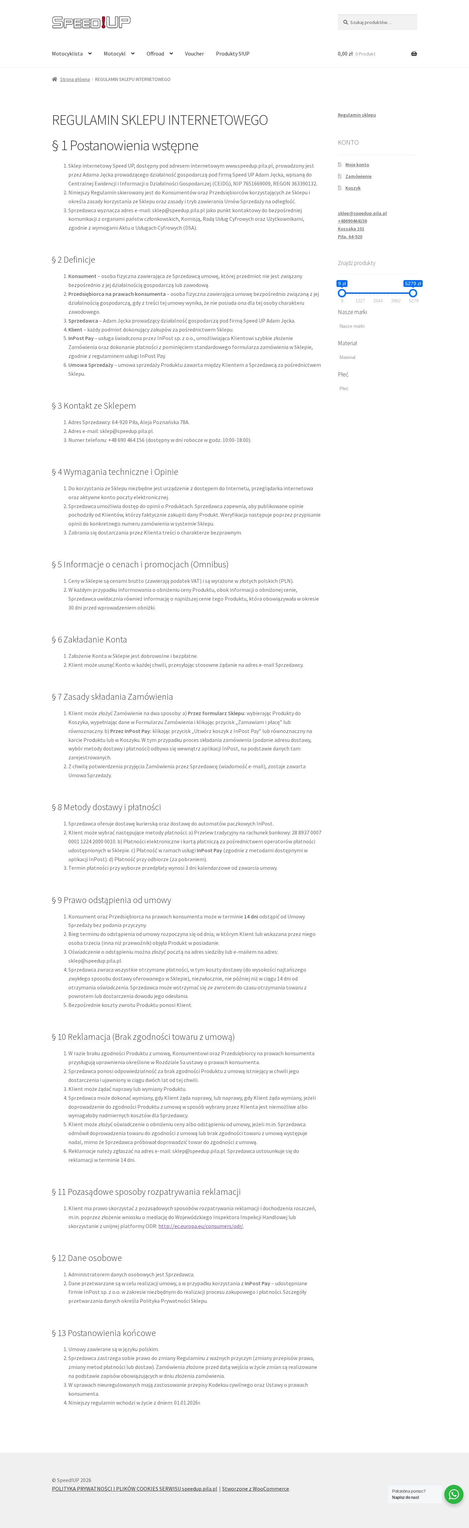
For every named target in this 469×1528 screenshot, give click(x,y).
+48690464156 (352, 221)
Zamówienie (358, 176)
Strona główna (75, 79)
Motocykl (115, 53)
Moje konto (357, 164)
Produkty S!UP (233, 53)
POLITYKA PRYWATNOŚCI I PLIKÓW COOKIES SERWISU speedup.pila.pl (134, 1488)
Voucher (194, 53)
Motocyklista (67, 53)
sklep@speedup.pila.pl (362, 213)
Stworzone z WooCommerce (255, 1488)
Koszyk (353, 188)
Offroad (155, 53)
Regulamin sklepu (357, 115)
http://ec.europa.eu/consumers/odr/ (200, 1226)
